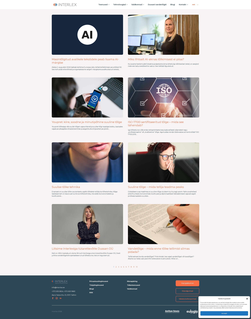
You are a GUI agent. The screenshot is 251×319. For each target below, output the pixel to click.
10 (137, 267)
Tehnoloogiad (119, 5)
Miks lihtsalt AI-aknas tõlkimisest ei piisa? (156, 59)
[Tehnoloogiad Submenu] (127, 4)
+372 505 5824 (57, 291)
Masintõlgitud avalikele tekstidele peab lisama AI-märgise (85, 61)
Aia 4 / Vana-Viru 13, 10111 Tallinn (64, 295)
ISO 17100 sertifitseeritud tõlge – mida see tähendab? (156, 123)
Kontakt (182, 5)
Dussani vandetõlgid (157, 5)
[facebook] (53, 298)
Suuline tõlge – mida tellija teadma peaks (156, 187)
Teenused (103, 5)
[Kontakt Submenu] (188, 4)
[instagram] (57, 298)
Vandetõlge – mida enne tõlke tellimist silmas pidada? (159, 250)
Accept (224, 313)
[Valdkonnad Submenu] (144, 4)
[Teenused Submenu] (109, 4)
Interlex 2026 (57, 311)
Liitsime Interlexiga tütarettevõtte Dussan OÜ (82, 248)
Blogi (172, 5)
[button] (247, 299)
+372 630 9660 (69, 291)
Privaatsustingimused (98, 281)
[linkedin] (61, 298)
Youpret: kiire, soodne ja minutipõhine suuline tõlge (87, 122)
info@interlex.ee (58, 287)
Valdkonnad (136, 5)
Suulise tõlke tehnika (66, 187)
